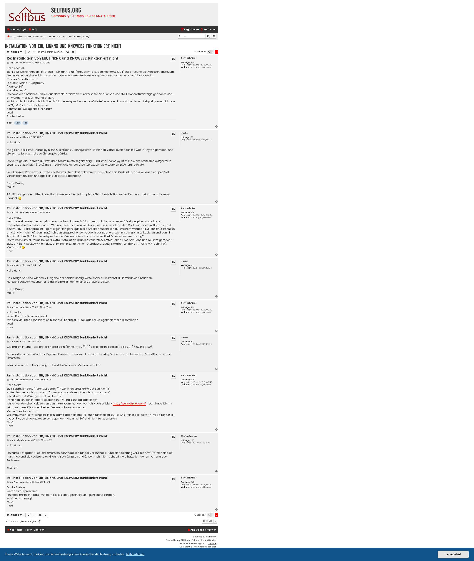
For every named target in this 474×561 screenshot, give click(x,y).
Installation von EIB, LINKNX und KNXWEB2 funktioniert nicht (63, 46)
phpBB (180, 540)
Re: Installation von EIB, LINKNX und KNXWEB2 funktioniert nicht (62, 58)
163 (192, 440)
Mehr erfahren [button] (135, 554)
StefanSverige (189, 436)
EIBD (18, 122)
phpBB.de (212, 543)
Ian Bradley (211, 536)
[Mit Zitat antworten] (173, 59)
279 (192, 62)
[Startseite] (27, 14)
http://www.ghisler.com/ (129, 403)
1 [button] (212, 51)
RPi (25, 122)
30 (192, 137)
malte (184, 133)
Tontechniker (188, 58)
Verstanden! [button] (453, 554)
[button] (209, 52)
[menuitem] (32, 29)
